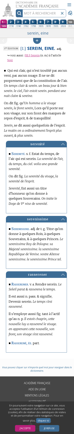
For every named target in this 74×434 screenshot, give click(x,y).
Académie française (37, 383)
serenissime (37, 219)
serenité (37, 144)
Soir (10, 60)
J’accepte (25, 428)
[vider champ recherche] (62, 13)
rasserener (37, 274)
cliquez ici (43, 420)
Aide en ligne (37, 389)
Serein (32, 55)
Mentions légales (37, 395)
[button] (37, 41)
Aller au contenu (15, 3)
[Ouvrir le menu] (69, 5)
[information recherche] (19, 13)
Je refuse (49, 428)
